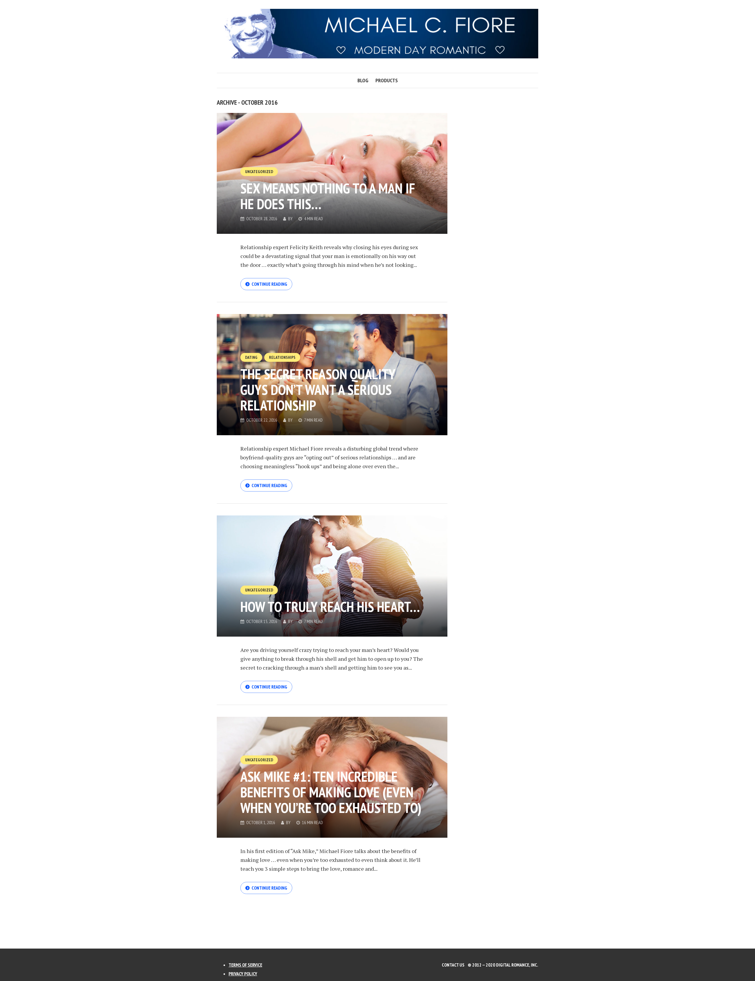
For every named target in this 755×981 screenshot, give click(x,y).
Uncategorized (259, 171)
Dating (251, 357)
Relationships (282, 357)
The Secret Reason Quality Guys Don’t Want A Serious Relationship (317, 389)
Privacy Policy (243, 974)
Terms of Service (245, 965)
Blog (362, 80)
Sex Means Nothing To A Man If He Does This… (327, 196)
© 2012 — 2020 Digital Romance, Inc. (503, 965)
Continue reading (269, 284)
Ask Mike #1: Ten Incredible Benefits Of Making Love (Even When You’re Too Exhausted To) (330, 792)
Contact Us (453, 965)
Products (386, 80)
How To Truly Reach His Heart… (330, 606)
